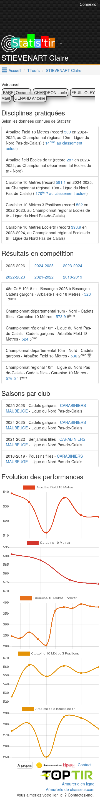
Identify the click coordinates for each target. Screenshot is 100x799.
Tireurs (33, 70)
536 (74, 356)
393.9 (76, 227)
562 (79, 204)
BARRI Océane (16, 92)
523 (87, 294)
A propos (25, 765)
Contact (84, 764)
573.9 (61, 316)
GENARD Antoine (29, 98)
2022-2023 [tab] (15, 277)
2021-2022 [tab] (44, 277)
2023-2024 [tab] (72, 265)
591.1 (61, 182)
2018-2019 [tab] (72, 277)
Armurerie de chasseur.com (70, 789)
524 (25, 339)
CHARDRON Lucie (50, 92)
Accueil (15, 70)
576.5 (11, 378)
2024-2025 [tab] (44, 265)
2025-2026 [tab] (15, 265)
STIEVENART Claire (63, 70)
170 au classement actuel (60, 193)
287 (70, 160)
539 (67, 132)
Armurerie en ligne (78, 784)
